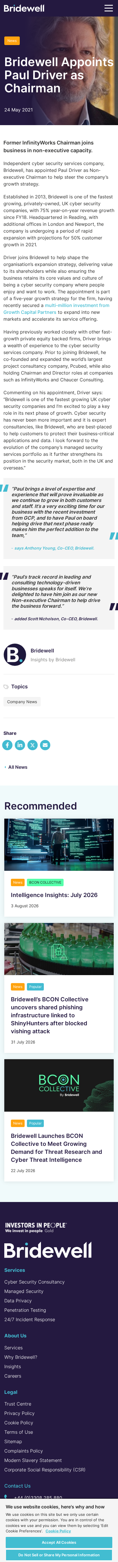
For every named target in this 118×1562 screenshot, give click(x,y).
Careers (12, 1376)
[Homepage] (24, 9)
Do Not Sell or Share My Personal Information (59, 1555)
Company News (22, 701)
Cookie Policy (18, 1422)
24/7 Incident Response (29, 1319)
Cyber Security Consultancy (34, 1282)
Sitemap (13, 1441)
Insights (12, 1366)
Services (13, 1348)
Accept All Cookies (59, 1542)
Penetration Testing (25, 1310)
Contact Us (17, 1486)
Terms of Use (18, 1432)
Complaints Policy (23, 1451)
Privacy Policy (19, 1413)
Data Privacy (18, 1300)
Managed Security (24, 1291)
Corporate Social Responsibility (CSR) (45, 1469)
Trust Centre (17, 1404)
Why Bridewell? (20, 1357)
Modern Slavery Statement (33, 1460)
